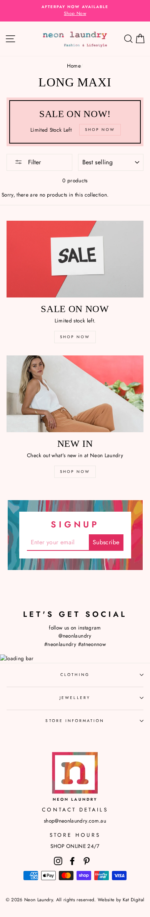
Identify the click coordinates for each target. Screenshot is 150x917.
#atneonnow (92, 644)
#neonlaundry (60, 644)
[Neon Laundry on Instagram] (58, 860)
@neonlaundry (74, 635)
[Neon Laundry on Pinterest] (86, 860)
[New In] (75, 393)
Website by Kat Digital (121, 899)
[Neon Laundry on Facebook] (72, 860)
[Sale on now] (75, 259)
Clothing (74, 674)
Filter (33, 162)
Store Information (74, 721)
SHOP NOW (75, 337)
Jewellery (75, 698)
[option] (75, 11)
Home (73, 65)
